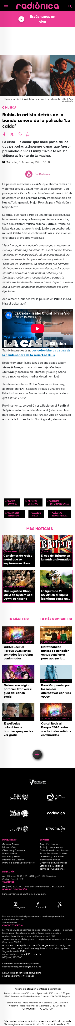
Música (10, 107)
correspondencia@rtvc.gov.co (19, 939)
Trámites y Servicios (50, 860)
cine (8, 680)
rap (46, 587)
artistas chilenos (33, 502)
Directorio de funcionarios (53, 863)
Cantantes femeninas (13, 514)
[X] (12, 134)
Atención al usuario (50, 844)
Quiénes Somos (10, 844)
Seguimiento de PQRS (14, 951)
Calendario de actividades (54, 851)
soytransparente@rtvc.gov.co (18, 976)
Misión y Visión (9, 847)
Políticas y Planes (11, 857)
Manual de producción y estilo (18, 863)
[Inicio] (37, 4)
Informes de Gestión (13, 860)
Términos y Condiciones (52, 869)
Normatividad (9, 854)
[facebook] (4, 134)
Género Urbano (51, 680)
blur (46, 551)
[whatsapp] (20, 134)
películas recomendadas (60, 514)
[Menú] (5, 5)
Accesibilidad (9, 923)
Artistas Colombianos (55, 642)
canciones (11, 551)
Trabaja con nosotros (51, 847)
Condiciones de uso (12, 920)
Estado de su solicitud (51, 866)
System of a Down (15, 587)
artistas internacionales (59, 502)
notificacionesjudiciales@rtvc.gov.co (21, 967)
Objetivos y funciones (13, 851)
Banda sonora (12, 502)
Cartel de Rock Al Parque (19, 642)
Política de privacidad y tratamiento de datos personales (33, 917)
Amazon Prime (36, 514)
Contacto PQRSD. (12, 942)
